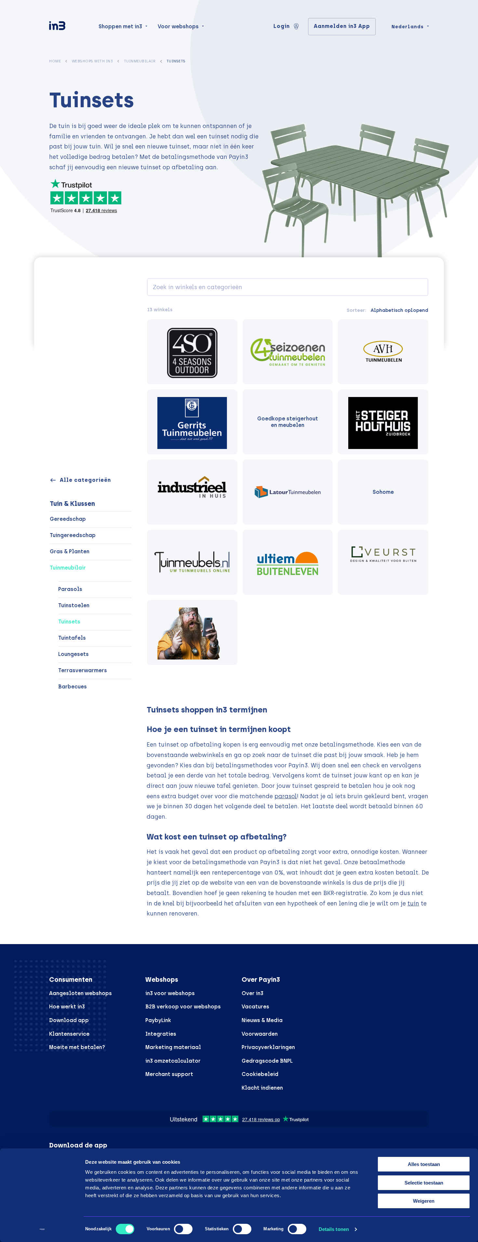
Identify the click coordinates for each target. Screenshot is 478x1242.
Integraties (160, 1034)
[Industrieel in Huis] (192, 492)
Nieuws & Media (262, 1020)
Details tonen (334, 1229)
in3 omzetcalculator (173, 1061)
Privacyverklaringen (268, 1047)
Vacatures (255, 1007)
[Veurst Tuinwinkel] (383, 562)
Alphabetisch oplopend (399, 310)
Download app (69, 1020)
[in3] (68, 26)
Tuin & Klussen (72, 503)
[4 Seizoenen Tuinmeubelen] (288, 351)
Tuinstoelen (73, 605)
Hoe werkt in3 (67, 1007)
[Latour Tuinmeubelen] (288, 492)
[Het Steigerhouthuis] (383, 422)
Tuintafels (72, 638)
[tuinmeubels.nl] (192, 562)
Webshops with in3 (92, 61)
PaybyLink (158, 1020)
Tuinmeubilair (140, 61)
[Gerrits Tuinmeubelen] (192, 422)
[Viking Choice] (192, 632)
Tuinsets (69, 622)
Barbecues (72, 687)
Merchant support (169, 1074)
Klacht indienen (262, 1088)
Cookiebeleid (260, 1074)
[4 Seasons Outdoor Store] (192, 351)
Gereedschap (68, 519)
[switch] (183, 1229)
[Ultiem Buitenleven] (288, 562)
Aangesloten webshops (80, 993)
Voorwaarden (260, 1034)
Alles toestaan (424, 1164)
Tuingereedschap (73, 535)
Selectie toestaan (424, 1182)
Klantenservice (69, 1034)
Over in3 (252, 993)
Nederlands (408, 27)
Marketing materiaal (173, 1047)
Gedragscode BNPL (267, 1061)
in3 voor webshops (170, 993)
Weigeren (423, 1201)
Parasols (70, 589)
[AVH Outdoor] (383, 351)
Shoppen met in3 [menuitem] (120, 26)
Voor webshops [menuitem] (178, 26)
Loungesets (73, 654)
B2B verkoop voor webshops (183, 1007)
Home (55, 61)
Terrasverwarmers (82, 670)
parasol (285, 796)
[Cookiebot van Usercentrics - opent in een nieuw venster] (42, 1229)
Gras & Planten (69, 551)
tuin (413, 903)
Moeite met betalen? (77, 1047)
